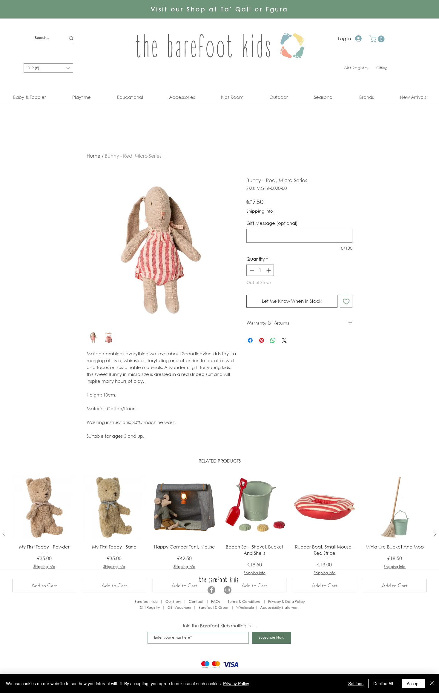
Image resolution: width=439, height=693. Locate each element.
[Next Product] (435, 533)
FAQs (215, 601)
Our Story (173, 601)
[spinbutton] (260, 270)
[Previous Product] (3, 533)
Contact (196, 601)
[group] (219, 534)
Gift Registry (150, 607)
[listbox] (48, 68)
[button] (377, 39)
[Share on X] (284, 340)
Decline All (383, 683)
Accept (413, 683)
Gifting (381, 67)
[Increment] (269, 270)
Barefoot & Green (214, 607)
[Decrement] (251, 270)
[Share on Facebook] (250, 340)
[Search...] (71, 38)
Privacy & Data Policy (286, 601)
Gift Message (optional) (272, 223)
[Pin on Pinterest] (261, 340)
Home (93, 156)
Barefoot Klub (146, 601)
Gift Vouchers (179, 607)
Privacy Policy (236, 683)
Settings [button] (355, 683)
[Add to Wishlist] (346, 301)
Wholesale (245, 607)
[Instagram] (227, 590)
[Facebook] (211, 590)
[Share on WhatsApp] (273, 340)
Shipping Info (259, 211)
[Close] (431, 683)
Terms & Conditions (244, 601)
